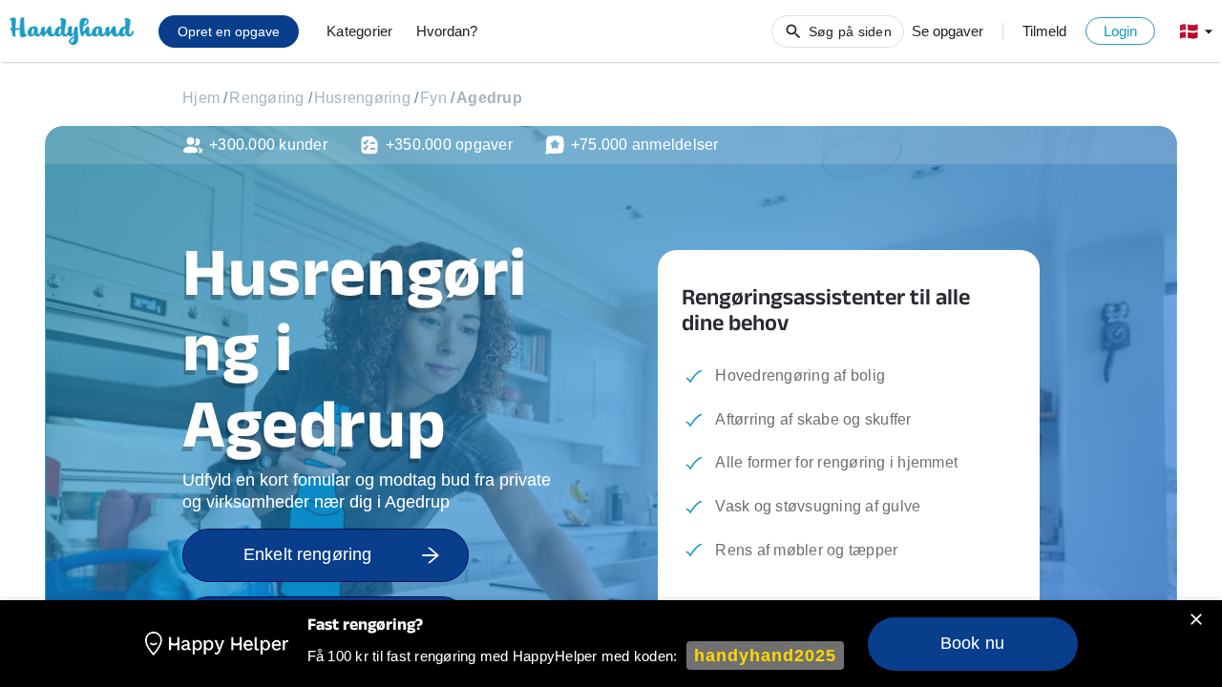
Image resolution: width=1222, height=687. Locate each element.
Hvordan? (446, 31)
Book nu (972, 643)
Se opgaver (947, 31)
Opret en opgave (229, 31)
